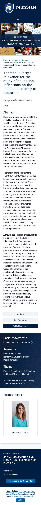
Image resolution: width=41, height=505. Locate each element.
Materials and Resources (20, 60)
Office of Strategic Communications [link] (21, 496)
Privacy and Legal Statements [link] (24, 493)
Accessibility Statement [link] (14, 494)
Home (5, 60)
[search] (23, 18)
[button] (18, 18)
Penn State (20, 10)
